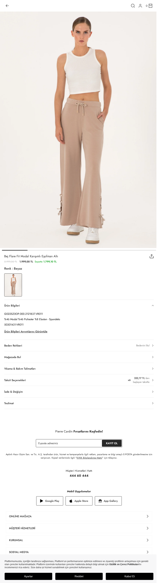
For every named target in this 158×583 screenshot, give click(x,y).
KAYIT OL (112, 443)
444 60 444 (79, 475)
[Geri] (7, 6)
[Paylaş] (152, 256)
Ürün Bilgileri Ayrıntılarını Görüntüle (25, 331)
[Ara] (133, 6)
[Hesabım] (140, 6)
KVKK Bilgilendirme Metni (89, 458)
